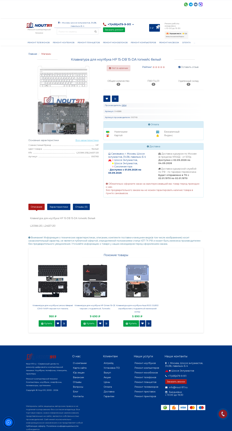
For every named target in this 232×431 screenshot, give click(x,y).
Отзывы (158, 14)
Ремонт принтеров (145, 396)
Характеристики (59, 206)
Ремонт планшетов (89, 42)
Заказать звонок (176, 381)
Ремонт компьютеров (143, 42)
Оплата (69, 14)
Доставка (54, 14)
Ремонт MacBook (169, 42)
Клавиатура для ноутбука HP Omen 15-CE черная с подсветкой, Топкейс (95, 307)
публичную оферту (35, 426)
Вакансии (78, 377)
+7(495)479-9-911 (177, 376)
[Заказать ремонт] (223, 414)
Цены (107, 382)
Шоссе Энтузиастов (182, 370)
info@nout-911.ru (177, 387)
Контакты (172, 14)
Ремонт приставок (145, 391)
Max (200, 4)
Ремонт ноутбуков (63, 42)
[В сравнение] (64, 323)
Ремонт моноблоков (115, 42)
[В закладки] (58, 323)
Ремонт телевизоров (146, 386)
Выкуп (107, 372)
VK (196, 4)
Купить (48, 323)
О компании (38, 14)
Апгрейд (108, 363)
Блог (75, 391)
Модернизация (111, 14)
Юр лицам (78, 372)
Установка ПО (112, 367)
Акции (81, 14)
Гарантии (143, 14)
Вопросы (78, 386)
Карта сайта (79, 367)
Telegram (191, 4)
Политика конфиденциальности (62, 426)
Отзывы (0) (81, 206)
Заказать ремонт (114, 29)
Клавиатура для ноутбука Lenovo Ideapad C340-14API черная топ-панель (53, 307)
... (194, 42)
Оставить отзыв (190, 67)
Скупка (93, 14)
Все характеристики (87, 140)
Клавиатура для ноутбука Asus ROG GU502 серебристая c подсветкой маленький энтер (137, 308)
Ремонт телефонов (39, 42)
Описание (36, 206)
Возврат (129, 14)
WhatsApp (186, 4)
